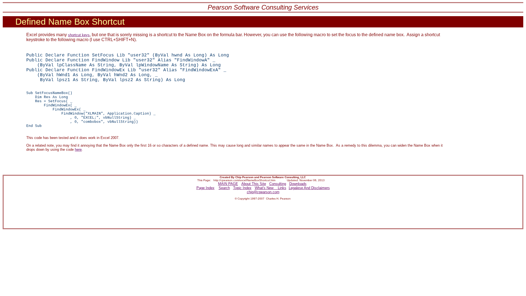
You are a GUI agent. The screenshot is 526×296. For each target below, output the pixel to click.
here (78, 149)
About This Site (253, 184)
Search (224, 188)
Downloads (298, 184)
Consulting (277, 184)
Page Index (205, 188)
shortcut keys (79, 35)
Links (282, 188)
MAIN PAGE (228, 184)
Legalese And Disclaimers (309, 188)
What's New (264, 188)
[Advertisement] (163, 215)
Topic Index (242, 188)
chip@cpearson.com (263, 192)
